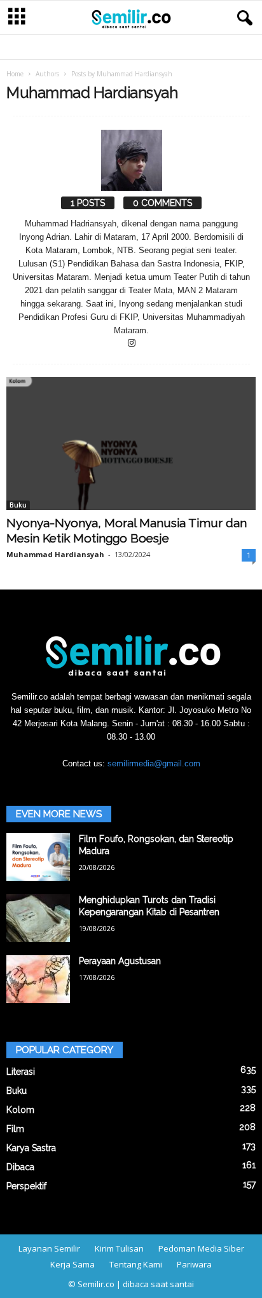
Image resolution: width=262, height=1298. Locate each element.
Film (15, 1129)
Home (15, 73)
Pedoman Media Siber (201, 1248)
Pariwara (194, 1264)
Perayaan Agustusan (120, 961)
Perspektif (26, 1186)
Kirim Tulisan (119, 1248)
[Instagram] (131, 344)
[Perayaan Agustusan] (38, 979)
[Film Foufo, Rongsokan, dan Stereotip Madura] (38, 857)
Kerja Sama (72, 1264)
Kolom (20, 1110)
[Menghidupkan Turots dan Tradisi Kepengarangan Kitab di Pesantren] (38, 918)
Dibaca (20, 1167)
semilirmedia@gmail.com (153, 763)
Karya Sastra (31, 1148)
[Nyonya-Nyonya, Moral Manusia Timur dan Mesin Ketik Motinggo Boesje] (131, 443)
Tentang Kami (135, 1264)
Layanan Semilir (49, 1248)
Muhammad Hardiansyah (55, 554)
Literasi (20, 1072)
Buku (18, 505)
